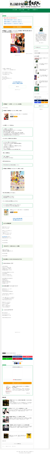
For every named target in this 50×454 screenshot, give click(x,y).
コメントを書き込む (17, 443)
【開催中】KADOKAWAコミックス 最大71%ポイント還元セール (13, 23)
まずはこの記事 (18, 451)
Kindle (12, 116)
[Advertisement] (17, 61)
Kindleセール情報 (23, 451)
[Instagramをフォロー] (18, 363)
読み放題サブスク (31, 451)
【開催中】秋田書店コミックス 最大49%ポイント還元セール (13, 21)
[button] (47, 93)
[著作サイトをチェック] (15, 363)
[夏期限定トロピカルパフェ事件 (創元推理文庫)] (17, 181)
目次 (16, 86)
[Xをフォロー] (16, 363)
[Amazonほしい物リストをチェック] (20, 363)
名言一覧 (27, 451)
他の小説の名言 (4, 236)
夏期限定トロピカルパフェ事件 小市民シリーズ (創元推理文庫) (19, 209)
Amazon (15, 116)
